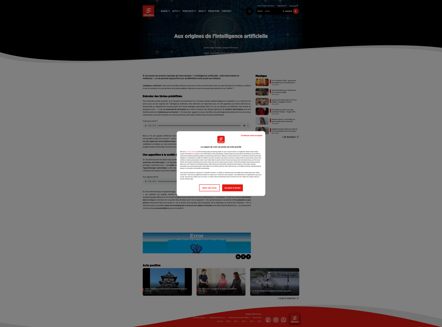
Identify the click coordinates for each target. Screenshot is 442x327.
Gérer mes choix (209, 187)
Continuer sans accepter (251, 135)
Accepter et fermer (232, 187)
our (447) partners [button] (191, 152)
